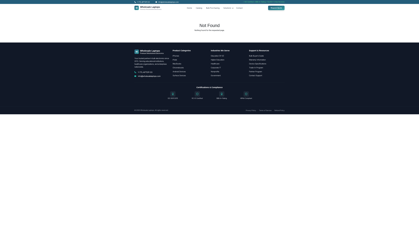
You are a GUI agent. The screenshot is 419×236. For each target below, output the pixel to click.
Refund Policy (280, 110)
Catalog (199, 8)
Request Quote (276, 8)
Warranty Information (257, 60)
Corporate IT (216, 68)
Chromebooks (178, 68)
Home (189, 8)
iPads (175, 60)
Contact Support (255, 75)
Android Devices (179, 71)
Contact (239, 8)
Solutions (227, 8)
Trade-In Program (256, 68)
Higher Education (217, 60)
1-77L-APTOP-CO (143, 2)
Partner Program (255, 71)
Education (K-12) (217, 56)
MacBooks (177, 64)
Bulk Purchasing (213, 8)
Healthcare (215, 64)
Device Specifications (257, 64)
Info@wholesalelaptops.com (168, 2)
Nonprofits (215, 71)
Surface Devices (179, 75)
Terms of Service (265, 110)
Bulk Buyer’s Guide (256, 56)
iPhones (176, 56)
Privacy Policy (251, 110)
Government (216, 75)
